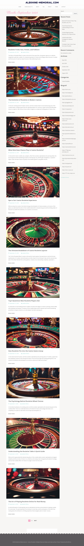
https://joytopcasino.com (67, 112)
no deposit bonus (65, 177)
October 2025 (65, 66)
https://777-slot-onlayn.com (68, 173)
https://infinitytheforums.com (69, 99)
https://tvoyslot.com (66, 166)
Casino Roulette (29, 6)
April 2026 (64, 63)
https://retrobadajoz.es (67, 92)
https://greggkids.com (67, 102)
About (37, 6)
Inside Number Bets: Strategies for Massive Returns (67, 39)
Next (35, 520)
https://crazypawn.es (67, 109)
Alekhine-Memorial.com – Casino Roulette (25, 542)
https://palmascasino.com (68, 124)
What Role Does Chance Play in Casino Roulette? (26, 150)
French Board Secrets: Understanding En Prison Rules (68, 27)
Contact (63, 6)
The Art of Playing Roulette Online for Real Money (27, 501)
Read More (11, 62)
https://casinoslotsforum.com (69, 147)
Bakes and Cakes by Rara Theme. (52, 542)
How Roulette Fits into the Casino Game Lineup (25, 351)
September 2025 (66, 70)
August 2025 (65, 73)
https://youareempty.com (68, 105)
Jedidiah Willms (25, 52)
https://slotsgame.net (67, 163)
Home (20, 6)
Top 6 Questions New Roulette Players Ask (24, 301)
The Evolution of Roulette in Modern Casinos (24, 100)
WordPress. (68, 542)
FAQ (43, 6)
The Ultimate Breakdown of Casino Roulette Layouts (27, 250)
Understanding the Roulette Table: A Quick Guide (26, 451)
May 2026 (64, 60)
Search (62, 11)
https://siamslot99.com (67, 143)
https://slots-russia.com (67, 170)
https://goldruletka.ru (67, 96)
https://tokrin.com (66, 89)
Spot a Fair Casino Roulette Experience (22, 200)
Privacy (49, 6)
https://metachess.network (68, 130)
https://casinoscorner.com (68, 155)
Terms (56, 6)
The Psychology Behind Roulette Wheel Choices (25, 401)
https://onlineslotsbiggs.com (68, 115)
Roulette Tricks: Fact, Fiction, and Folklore (23, 50)
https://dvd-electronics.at (68, 127)
